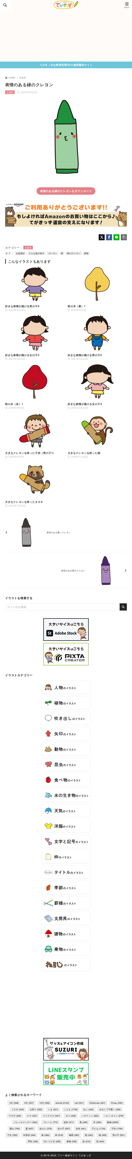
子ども (98, 1128)
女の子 (64, 1128)
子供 (117, 1128)
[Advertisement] (66, 36)
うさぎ (18, 1109)
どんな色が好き (36, 253)
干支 (12, 1135)
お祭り (36, 1109)
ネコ (71, 1115)
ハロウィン (90, 1115)
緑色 (86, 253)
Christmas (97, 1102)
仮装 (69, 1122)
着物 (72, 1141)
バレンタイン (113, 1115)
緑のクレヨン (73, 253)
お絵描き (20, 253)
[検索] (123, 607)
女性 (81, 1128)
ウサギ (15, 1115)
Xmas (117, 1102)
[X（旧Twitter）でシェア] (102, 237)
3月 (14, 1102)
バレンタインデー (25, 1122)
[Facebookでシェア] (109, 237)
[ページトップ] (125, 1152)
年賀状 (29, 1135)
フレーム (50, 1122)
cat (79, 1102)
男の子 (118, 1135)
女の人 (45, 1128)
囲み (15, 1128)
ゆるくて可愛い (110, 1109)
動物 (112, 1122)
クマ (32, 1115)
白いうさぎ (52, 1141)
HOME (12, 77)
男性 (33, 1141)
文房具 (22, 77)
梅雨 (74, 1135)
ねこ (88, 1109)
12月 (44, 1102)
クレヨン (52, 253)
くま (53, 1109)
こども (71, 1109)
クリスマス (51, 1115)
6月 (29, 1102)
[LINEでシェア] (116, 237)
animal (62, 1102)
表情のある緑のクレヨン (56, 191)
